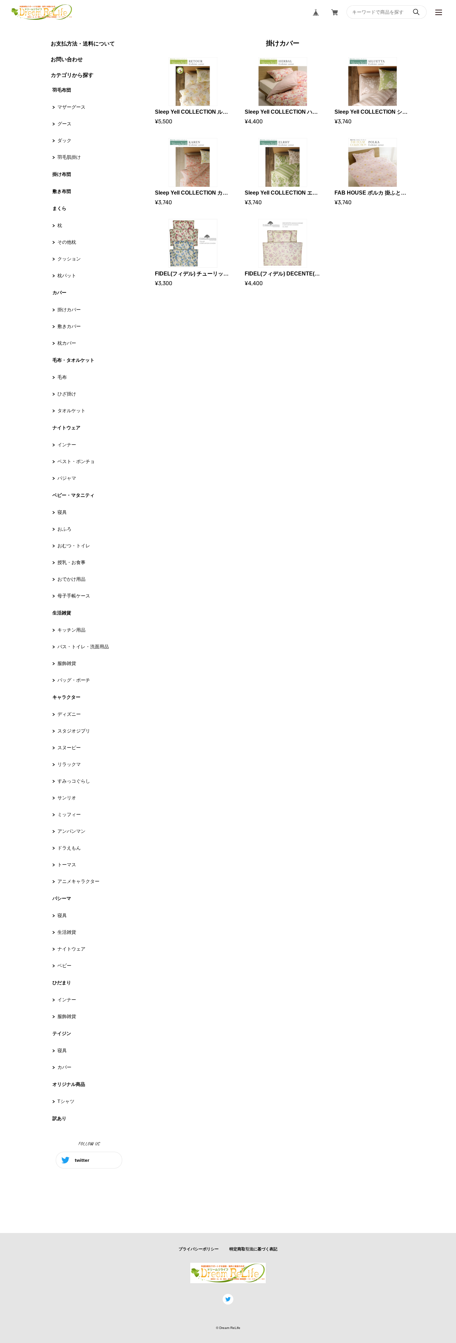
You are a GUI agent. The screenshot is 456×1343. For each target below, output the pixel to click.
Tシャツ (65, 1101)
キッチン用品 (71, 630)
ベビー (64, 965)
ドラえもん (69, 848)
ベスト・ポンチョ (76, 461)
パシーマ (61, 898)
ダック (64, 140)
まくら (59, 208)
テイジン (61, 1033)
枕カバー (66, 343)
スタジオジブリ (73, 731)
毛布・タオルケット (73, 360)
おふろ (64, 529)
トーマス (66, 864)
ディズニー (69, 714)
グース (64, 123)
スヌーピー (69, 747)
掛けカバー (69, 309)
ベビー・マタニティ (73, 495)
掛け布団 (61, 174)
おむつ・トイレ (73, 545)
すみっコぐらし (73, 781)
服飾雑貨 (66, 663)
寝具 (62, 512)
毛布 (62, 377)
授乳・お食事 (71, 562)
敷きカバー (69, 326)
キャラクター (66, 697)
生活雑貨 (61, 612)
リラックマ (69, 764)
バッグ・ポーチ (73, 680)
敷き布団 (61, 191)
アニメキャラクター (78, 881)
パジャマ (66, 478)
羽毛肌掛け (69, 157)
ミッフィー (69, 814)
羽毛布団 (61, 90)
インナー (66, 444)
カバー (59, 292)
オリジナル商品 (68, 1084)
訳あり (59, 1118)
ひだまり (61, 982)
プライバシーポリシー (199, 1249)
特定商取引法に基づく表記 (253, 1249)
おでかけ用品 (71, 579)
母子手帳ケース (73, 595)
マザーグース (71, 107)
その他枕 (66, 242)
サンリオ (66, 797)
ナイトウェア (66, 427)
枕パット (66, 275)
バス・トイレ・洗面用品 (83, 646)
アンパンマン (71, 831)
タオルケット (71, 410)
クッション (69, 258)
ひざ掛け (66, 394)
